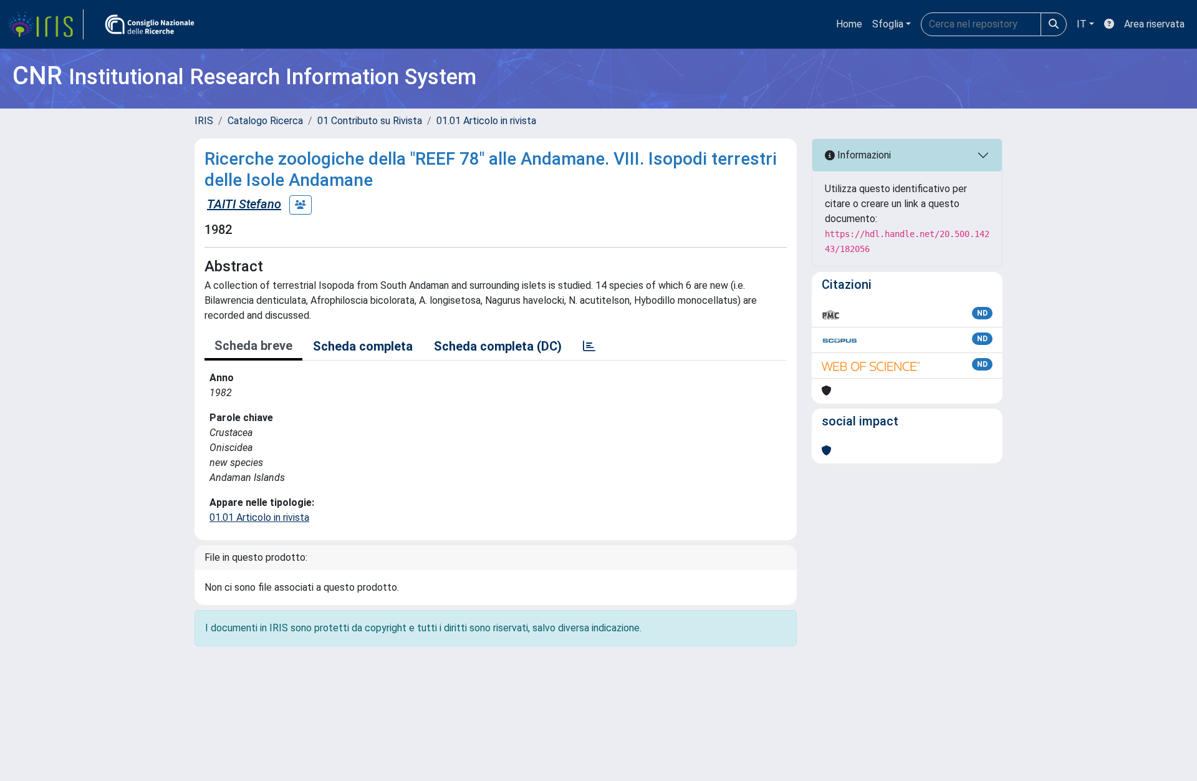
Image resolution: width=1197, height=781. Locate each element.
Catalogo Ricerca (265, 121)
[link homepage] (45, 24)
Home (849, 24)
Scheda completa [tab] (363, 346)
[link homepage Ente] (150, 24)
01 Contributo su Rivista (369, 121)
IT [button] (1082, 24)
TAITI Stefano (244, 203)
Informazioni (863, 155)
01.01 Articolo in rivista (486, 121)
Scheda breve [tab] (253, 345)
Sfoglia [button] (887, 24)
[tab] (589, 346)
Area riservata (1154, 24)
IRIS (204, 121)
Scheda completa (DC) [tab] (498, 346)
